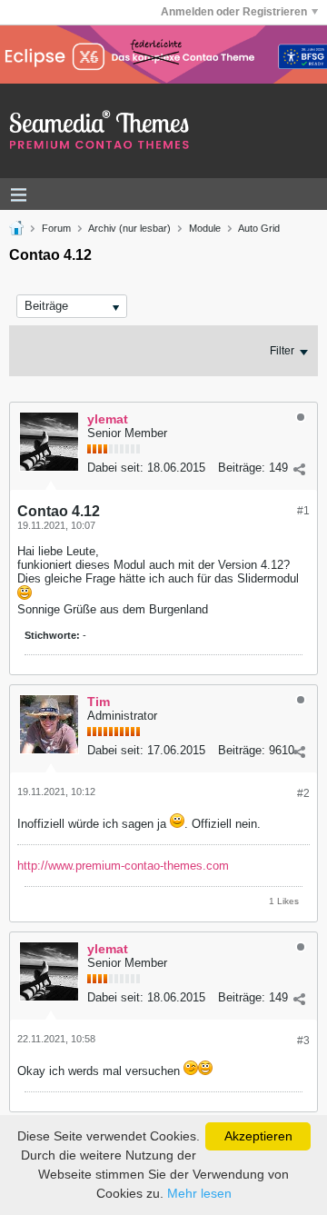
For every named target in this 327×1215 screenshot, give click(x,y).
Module (205, 228)
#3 (303, 1040)
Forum (56, 228)
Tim (98, 701)
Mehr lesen (199, 1193)
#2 (303, 793)
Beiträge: (241, 467)
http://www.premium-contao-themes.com (123, 865)
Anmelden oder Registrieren (234, 11)
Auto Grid (259, 228)
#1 (303, 510)
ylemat (107, 419)
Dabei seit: (115, 467)
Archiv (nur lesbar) (129, 228)
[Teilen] (299, 470)
